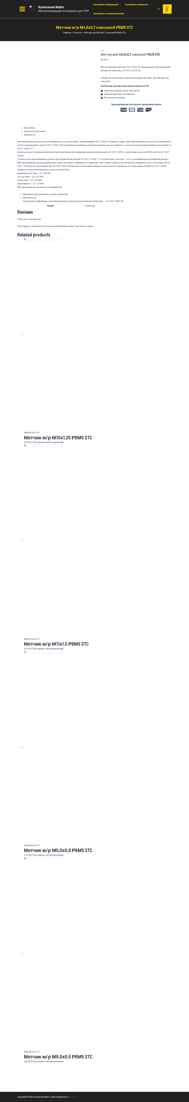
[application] (119, 4)
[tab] (98, 128)
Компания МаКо (51, 7)
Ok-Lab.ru (73, 1097)
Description (29, 128)
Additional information (35, 131)
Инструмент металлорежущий (127, 78)
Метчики (147, 78)
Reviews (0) (29, 134)
